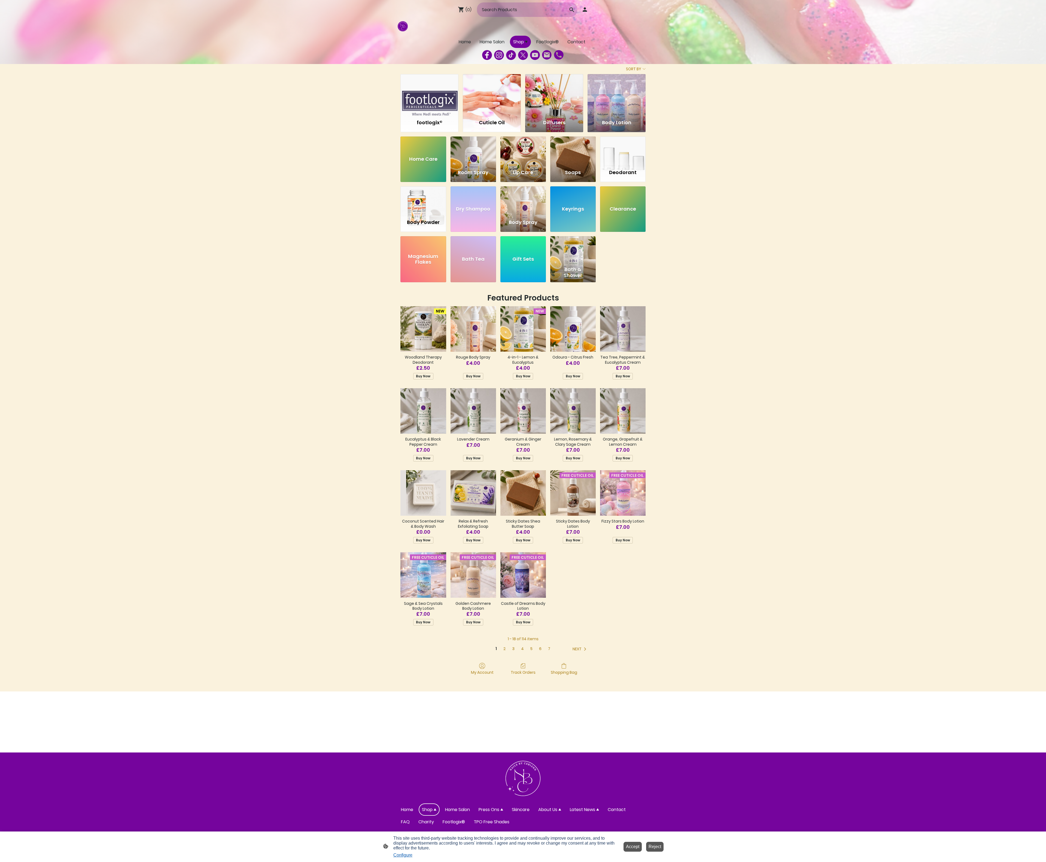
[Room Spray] (473, 150)
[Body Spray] (523, 200)
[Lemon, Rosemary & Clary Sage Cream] (573, 411)
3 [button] (513, 648)
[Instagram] (499, 55)
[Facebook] (487, 55)
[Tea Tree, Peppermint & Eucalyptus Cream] (623, 329)
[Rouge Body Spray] (473, 329)
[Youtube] (535, 55)
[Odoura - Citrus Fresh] (573, 329)
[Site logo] (403, 26)
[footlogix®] (429, 94)
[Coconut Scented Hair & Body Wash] (423, 493)
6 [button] (540, 648)
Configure (402, 855)
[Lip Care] (523, 150)
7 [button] (549, 648)
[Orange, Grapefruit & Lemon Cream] (623, 411)
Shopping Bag (564, 672)
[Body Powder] (423, 200)
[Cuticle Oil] (492, 94)
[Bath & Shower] (573, 250)
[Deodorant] (623, 150)
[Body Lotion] (617, 94)
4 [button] (522, 648)
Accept (632, 846)
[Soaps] (573, 150)
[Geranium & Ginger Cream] (523, 411)
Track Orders (523, 672)
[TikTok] (511, 55)
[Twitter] (523, 55)
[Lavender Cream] (473, 411)
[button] (580, 649)
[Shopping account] (585, 9)
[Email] (547, 55)
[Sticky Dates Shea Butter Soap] (523, 493)
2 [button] (504, 648)
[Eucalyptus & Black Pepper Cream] (423, 411)
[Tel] (559, 55)
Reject (655, 846)
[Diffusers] (554, 94)
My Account (482, 672)
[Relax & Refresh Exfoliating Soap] (473, 493)
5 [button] (531, 648)
